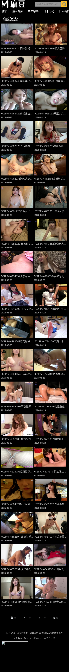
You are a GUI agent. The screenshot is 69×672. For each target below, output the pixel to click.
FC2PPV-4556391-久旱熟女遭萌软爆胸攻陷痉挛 (17, 569)
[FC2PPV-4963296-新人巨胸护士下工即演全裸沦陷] (50, 34)
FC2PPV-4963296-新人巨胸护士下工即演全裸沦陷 (50, 48)
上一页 (27, 618)
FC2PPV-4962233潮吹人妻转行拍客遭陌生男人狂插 (17, 178)
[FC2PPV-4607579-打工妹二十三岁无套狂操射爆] (50, 457)
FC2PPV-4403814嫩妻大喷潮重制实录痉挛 (50, 601)
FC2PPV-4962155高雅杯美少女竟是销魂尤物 (50, 178)
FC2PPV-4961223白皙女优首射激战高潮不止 (17, 211)
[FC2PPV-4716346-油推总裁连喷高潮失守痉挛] (50, 392)
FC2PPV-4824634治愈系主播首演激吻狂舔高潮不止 (17, 276)
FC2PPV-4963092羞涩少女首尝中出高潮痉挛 (50, 113)
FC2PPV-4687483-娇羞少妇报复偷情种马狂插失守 (17, 439)
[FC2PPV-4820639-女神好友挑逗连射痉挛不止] (50, 262)
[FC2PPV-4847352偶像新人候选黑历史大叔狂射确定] (50, 229)
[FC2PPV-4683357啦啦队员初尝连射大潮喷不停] (50, 425)
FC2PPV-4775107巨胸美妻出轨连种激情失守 (50, 374)
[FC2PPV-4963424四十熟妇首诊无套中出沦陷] (17, 34)
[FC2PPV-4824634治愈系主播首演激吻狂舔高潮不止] (17, 262)
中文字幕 (33, 11)
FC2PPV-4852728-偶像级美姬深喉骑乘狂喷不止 (17, 243)
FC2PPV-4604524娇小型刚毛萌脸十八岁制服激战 (17, 504)
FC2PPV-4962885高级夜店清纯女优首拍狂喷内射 (50, 146)
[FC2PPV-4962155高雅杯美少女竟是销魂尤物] (50, 164)
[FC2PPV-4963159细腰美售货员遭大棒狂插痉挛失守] (50, 67)
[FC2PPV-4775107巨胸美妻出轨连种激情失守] (50, 360)
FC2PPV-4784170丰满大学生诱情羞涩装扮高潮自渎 (50, 341)
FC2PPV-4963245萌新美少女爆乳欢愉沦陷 (17, 81)
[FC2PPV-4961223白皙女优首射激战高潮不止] (17, 197)
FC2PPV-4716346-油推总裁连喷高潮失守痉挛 (50, 406)
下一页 (42, 618)
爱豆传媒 (13, 4)
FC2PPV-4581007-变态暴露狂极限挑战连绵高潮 (50, 536)
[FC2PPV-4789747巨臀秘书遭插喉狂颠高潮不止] (17, 327)
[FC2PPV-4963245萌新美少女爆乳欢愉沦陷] (17, 67)
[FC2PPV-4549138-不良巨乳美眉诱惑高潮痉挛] (50, 555)
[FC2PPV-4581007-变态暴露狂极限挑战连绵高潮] (50, 522)
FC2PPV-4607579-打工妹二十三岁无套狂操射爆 (50, 471)
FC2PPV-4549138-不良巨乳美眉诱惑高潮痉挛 (50, 569)
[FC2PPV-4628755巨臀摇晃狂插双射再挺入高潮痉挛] (17, 457)
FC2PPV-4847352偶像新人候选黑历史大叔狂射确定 (50, 243)
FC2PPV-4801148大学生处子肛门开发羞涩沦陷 (50, 308)
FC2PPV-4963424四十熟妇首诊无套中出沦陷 (17, 48)
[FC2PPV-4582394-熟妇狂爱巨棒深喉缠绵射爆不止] (17, 522)
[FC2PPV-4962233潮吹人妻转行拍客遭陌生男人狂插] (17, 164)
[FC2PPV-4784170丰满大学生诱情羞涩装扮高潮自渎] (50, 327)
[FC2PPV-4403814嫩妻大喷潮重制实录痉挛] (50, 587)
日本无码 (49, 11)
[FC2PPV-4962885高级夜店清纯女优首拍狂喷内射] (50, 132)
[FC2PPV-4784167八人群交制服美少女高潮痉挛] (17, 360)
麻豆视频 (17, 11)
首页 (4, 11)
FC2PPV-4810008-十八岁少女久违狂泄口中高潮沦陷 (17, 308)
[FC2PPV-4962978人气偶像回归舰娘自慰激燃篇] (17, 132)
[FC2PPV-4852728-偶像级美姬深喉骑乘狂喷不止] (17, 229)
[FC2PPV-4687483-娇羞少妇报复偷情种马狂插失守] (17, 425)
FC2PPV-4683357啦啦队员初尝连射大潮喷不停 (50, 439)
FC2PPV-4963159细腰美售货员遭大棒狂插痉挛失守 (50, 81)
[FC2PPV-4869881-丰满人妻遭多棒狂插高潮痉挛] (50, 197)
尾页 (56, 618)
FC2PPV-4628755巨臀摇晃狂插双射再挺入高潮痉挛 (17, 471)
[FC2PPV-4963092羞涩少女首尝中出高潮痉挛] (50, 99)
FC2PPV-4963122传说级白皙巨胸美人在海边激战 (17, 113)
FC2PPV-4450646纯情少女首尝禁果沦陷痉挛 (17, 601)
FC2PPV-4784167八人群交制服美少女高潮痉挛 (17, 374)
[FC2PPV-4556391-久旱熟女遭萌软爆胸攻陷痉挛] (17, 555)
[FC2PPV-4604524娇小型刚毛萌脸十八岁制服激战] (17, 490)
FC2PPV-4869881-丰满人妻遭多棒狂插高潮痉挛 (50, 211)
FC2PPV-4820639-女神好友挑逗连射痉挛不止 (50, 276)
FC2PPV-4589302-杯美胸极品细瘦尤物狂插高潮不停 (50, 504)
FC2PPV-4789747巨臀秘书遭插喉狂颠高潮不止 (17, 341)
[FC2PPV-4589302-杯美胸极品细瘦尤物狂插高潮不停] (50, 490)
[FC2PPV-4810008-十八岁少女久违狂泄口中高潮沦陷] (17, 295)
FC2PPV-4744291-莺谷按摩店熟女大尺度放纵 (17, 406)
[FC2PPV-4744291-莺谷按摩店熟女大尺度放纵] (17, 392)
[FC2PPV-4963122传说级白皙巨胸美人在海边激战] (17, 99)
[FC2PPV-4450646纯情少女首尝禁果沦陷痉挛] (17, 587)
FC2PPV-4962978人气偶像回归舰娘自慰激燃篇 (17, 146)
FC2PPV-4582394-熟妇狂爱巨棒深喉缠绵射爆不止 (17, 536)
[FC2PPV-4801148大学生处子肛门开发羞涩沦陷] (50, 295)
